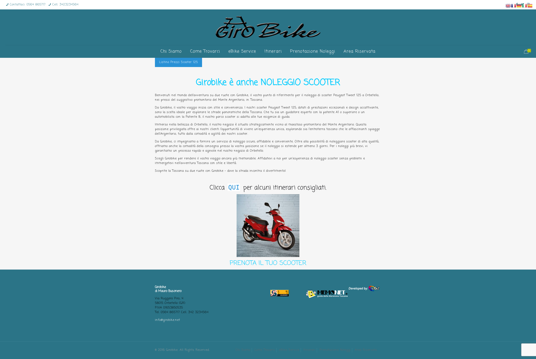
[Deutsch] (519, 6)
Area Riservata (366, 350)
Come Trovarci (264, 350)
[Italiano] (524, 6)
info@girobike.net (167, 320)
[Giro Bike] (268, 27)
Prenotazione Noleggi (335, 350)
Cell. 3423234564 (65, 5)
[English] (508, 6)
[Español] (530, 6)
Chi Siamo (243, 350)
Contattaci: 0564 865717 (28, 5)
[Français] (514, 6)
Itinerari (309, 350)
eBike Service (289, 350)
